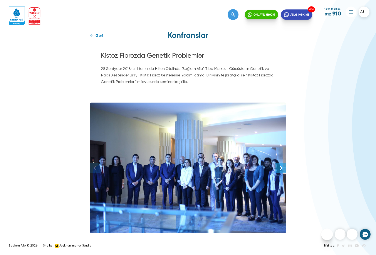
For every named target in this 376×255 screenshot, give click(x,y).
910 (333, 14)
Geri (99, 36)
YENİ (311, 9)
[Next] (280, 168)
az (362, 12)
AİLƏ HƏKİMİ (299, 14)
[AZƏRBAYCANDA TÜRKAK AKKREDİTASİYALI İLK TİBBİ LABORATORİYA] (34, 16)
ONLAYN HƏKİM (264, 14)
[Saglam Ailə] (17, 16)
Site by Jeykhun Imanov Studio (67, 245)
